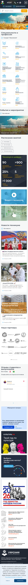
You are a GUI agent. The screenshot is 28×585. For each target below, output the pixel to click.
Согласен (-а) (20, 580)
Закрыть (8, 580)
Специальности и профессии (9, 34)
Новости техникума (10, 225)
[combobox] (11, 10)
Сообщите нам (8, 427)
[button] (25, 2)
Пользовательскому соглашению (13, 577)
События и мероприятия (12, 110)
